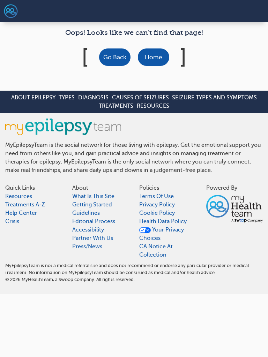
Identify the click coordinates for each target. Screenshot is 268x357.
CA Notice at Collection (156, 250)
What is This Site (93, 196)
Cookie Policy (157, 213)
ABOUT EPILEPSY (33, 97)
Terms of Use (156, 196)
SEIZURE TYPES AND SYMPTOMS (214, 97)
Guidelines (86, 213)
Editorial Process (93, 221)
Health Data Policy (163, 221)
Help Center (21, 213)
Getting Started (92, 205)
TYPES (67, 97)
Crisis (12, 221)
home (153, 57)
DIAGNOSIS (93, 97)
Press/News (87, 246)
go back (114, 57)
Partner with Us (92, 238)
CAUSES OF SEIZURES (140, 97)
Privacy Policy (157, 205)
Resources (18, 196)
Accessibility (88, 230)
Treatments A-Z (25, 205)
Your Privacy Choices (161, 234)
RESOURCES (153, 106)
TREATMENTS (116, 106)
